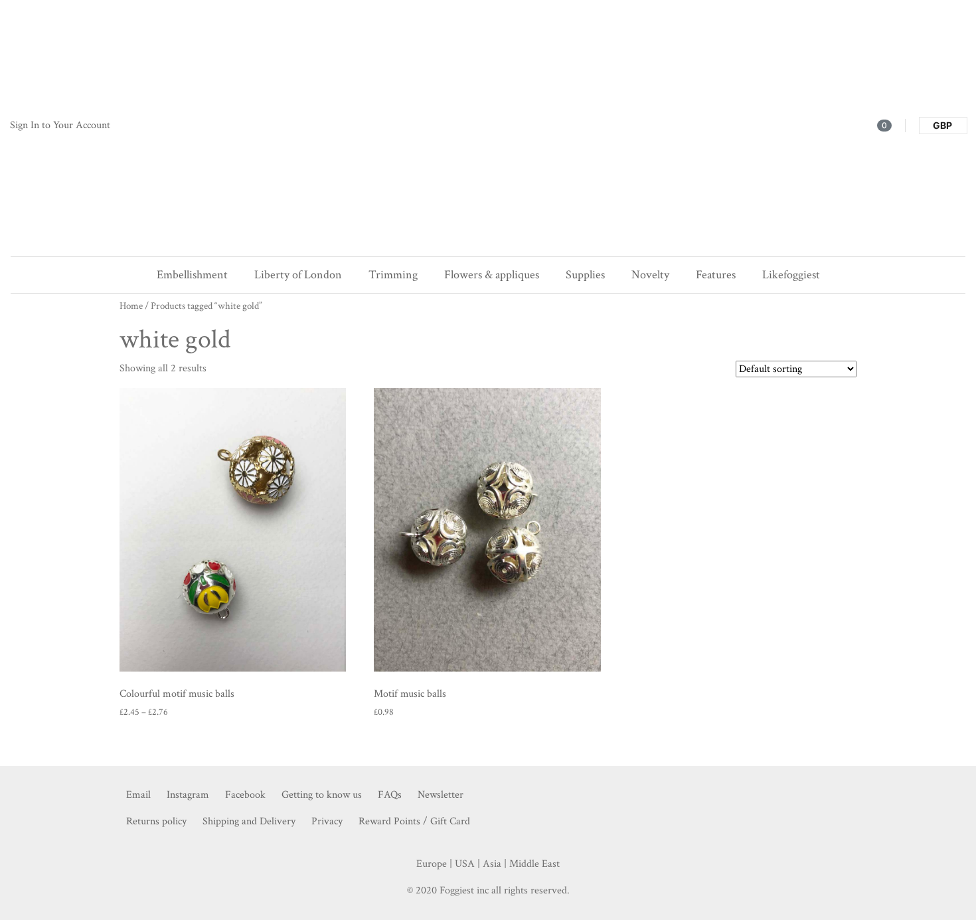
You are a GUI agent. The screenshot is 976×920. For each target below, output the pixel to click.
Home (131, 306)
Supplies (585, 274)
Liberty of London (298, 274)
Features (716, 274)
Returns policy (156, 821)
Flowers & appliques (491, 274)
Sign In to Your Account (60, 125)
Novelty (650, 274)
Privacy (327, 821)
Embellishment (192, 274)
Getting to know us (322, 795)
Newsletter (440, 795)
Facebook (245, 795)
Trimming (393, 274)
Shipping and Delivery (249, 821)
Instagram (188, 795)
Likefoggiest (791, 274)
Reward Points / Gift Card (414, 821)
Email (138, 795)
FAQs (390, 795)
